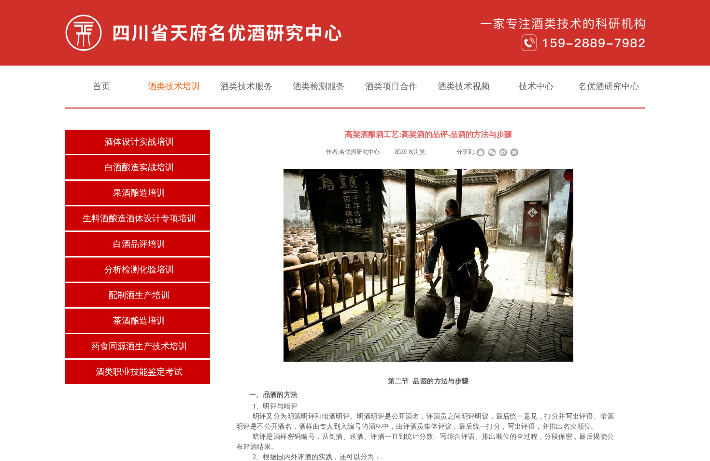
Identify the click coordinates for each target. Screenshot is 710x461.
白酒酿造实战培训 (139, 167)
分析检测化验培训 (139, 269)
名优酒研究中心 (608, 86)
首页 (101, 86)
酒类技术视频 (464, 86)
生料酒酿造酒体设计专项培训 (139, 218)
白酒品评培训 (139, 244)
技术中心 (536, 86)
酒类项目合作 (391, 86)
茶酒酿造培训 (139, 320)
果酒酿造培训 (139, 193)
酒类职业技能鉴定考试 (139, 372)
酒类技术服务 (246, 86)
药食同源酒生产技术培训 (139, 346)
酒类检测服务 (319, 86)
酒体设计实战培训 (139, 142)
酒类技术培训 (174, 86)
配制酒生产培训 (139, 295)
